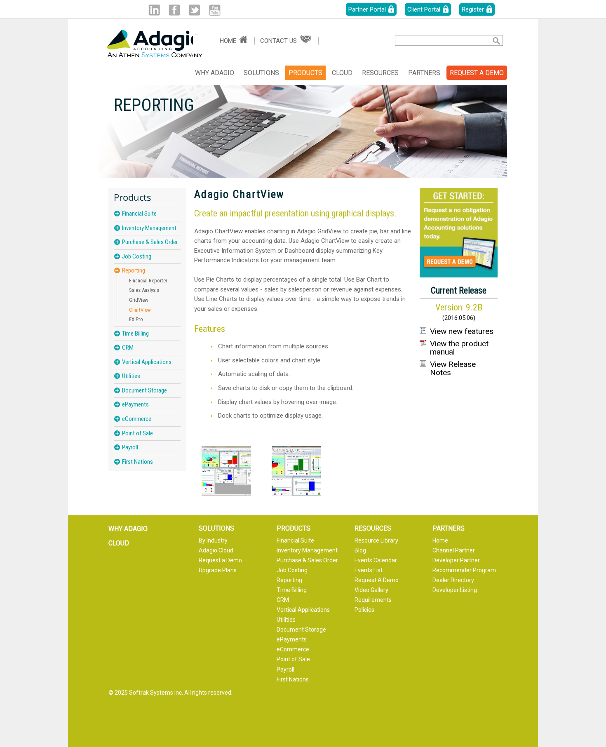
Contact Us (278, 41)
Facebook (174, 10)
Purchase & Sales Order (150, 242)
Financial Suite (139, 213)
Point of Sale (137, 433)
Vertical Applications (146, 362)
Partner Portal (367, 9)
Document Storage (144, 390)
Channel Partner (453, 550)
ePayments (135, 404)
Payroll (130, 447)
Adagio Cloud (216, 550)
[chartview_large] (226, 471)
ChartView (140, 309)
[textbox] (437, 40)
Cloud (342, 73)
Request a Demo (220, 560)
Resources (380, 73)
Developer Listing (454, 590)
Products (305, 73)
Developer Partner (456, 560)
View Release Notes (453, 368)
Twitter (194, 10)
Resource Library (376, 540)
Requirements (373, 600)
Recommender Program (464, 570)
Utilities (131, 376)
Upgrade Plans (218, 570)
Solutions (261, 73)
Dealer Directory (453, 580)
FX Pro (136, 319)
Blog (360, 550)
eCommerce (136, 419)
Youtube (215, 10)
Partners (424, 73)
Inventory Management (149, 228)
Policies (364, 609)
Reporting (133, 270)
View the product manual (459, 348)
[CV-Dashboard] (296, 471)
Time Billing (135, 333)
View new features (461, 331)
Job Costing (136, 256)
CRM (128, 347)
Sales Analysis (144, 290)
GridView (138, 300)
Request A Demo (377, 580)
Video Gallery (371, 590)
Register (473, 9)
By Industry (213, 540)
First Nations (137, 461)
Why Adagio (214, 73)
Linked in (154, 10)
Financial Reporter (148, 280)
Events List (369, 570)
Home (228, 41)
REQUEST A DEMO (477, 73)
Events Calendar (376, 560)
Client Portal (423, 9)
